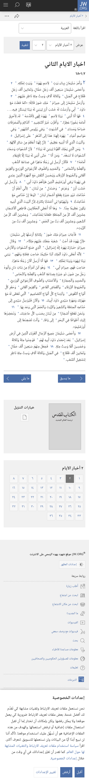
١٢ (19, 241)
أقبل (79, 772)
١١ (79, 235)
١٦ (13, 307)
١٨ (51, 347)
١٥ (42, 301)
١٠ (60, 208)
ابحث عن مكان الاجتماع (68, 604)
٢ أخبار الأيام (76, 16)
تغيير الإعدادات (46, 772)
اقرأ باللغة (79, 28)
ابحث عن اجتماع (72, 595)
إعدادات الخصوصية (64, 758)
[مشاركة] (17, 16)
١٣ (51, 261)
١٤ (48, 268)
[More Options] (7, 16)
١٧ (79, 334)
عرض (79, 45)
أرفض (66, 772)
